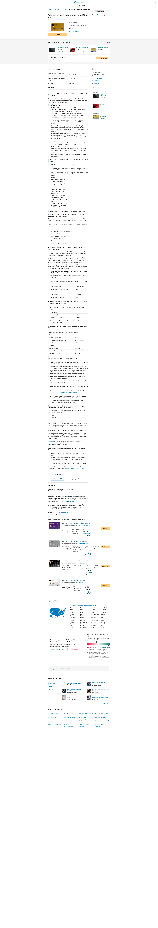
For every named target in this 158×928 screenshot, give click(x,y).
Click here (51, 441)
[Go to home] (79, 2)
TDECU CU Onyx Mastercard (55, 724)
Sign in (150, 2)
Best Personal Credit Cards (74, 683)
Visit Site (96, 81)
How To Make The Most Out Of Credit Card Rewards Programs (100, 696)
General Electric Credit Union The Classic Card (73, 580)
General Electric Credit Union (58, 19)
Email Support (97, 83)
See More (105, 703)
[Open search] (155, 2)
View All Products (102, 58)
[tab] (54, 683)
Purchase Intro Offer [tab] (57, 479)
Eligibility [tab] (73, 479)
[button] (107, 11)
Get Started (58, 34)
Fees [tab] (67, 479)
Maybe (64, 649)
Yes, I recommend (55, 649)
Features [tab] (80, 479)
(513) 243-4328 (98, 78)
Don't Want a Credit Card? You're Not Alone (100, 690)
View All (107, 42)
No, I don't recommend (74, 649)
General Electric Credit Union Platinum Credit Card (74, 541)
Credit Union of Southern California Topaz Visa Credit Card (86, 719)
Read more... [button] (71, 501)
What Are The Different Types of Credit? (75, 696)
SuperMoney (64, 512)
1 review (81, 582)
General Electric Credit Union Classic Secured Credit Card (76, 523)
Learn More (62, 51)
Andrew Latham (65, 514)
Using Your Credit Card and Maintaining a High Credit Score (100, 683)
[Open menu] (3, 2)
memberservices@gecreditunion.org (68, 392)
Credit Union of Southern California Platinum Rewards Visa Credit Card (71, 719)
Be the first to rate (83, 525)
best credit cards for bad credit (76, 468)
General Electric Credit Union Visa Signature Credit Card (76, 561)
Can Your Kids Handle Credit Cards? (74, 690)
